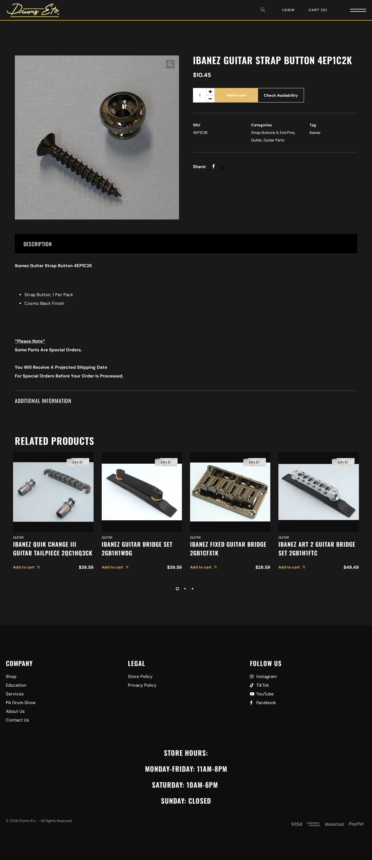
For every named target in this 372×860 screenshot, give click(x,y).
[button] (170, 64)
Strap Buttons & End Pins (272, 132)
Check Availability (281, 95)
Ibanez (315, 132)
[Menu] (350, 10)
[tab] (186, 244)
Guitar (256, 140)
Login (288, 10)
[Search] (264, 10)
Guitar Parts (274, 140)
